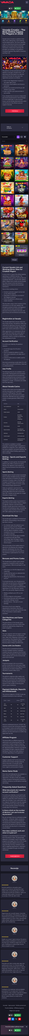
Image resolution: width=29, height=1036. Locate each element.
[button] (2, 15)
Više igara (14, 259)
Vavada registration (15, 856)
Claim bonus (15, 111)
